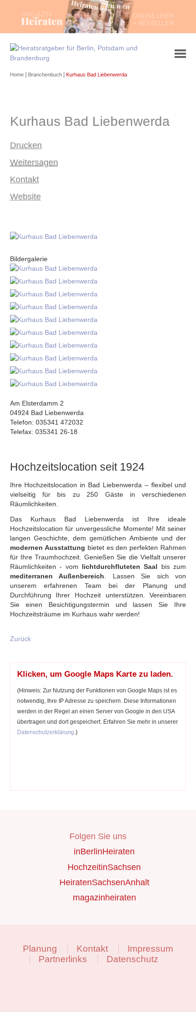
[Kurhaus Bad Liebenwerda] (55, 236)
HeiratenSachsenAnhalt (104, 882)
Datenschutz (132, 959)
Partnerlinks (63, 959)
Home (17, 74)
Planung (40, 949)
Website (25, 196)
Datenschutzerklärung (45, 732)
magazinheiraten (104, 897)
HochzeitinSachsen (104, 867)
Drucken (26, 145)
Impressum (150, 949)
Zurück (20, 639)
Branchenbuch (45, 74)
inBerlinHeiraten (104, 851)
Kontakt (24, 179)
